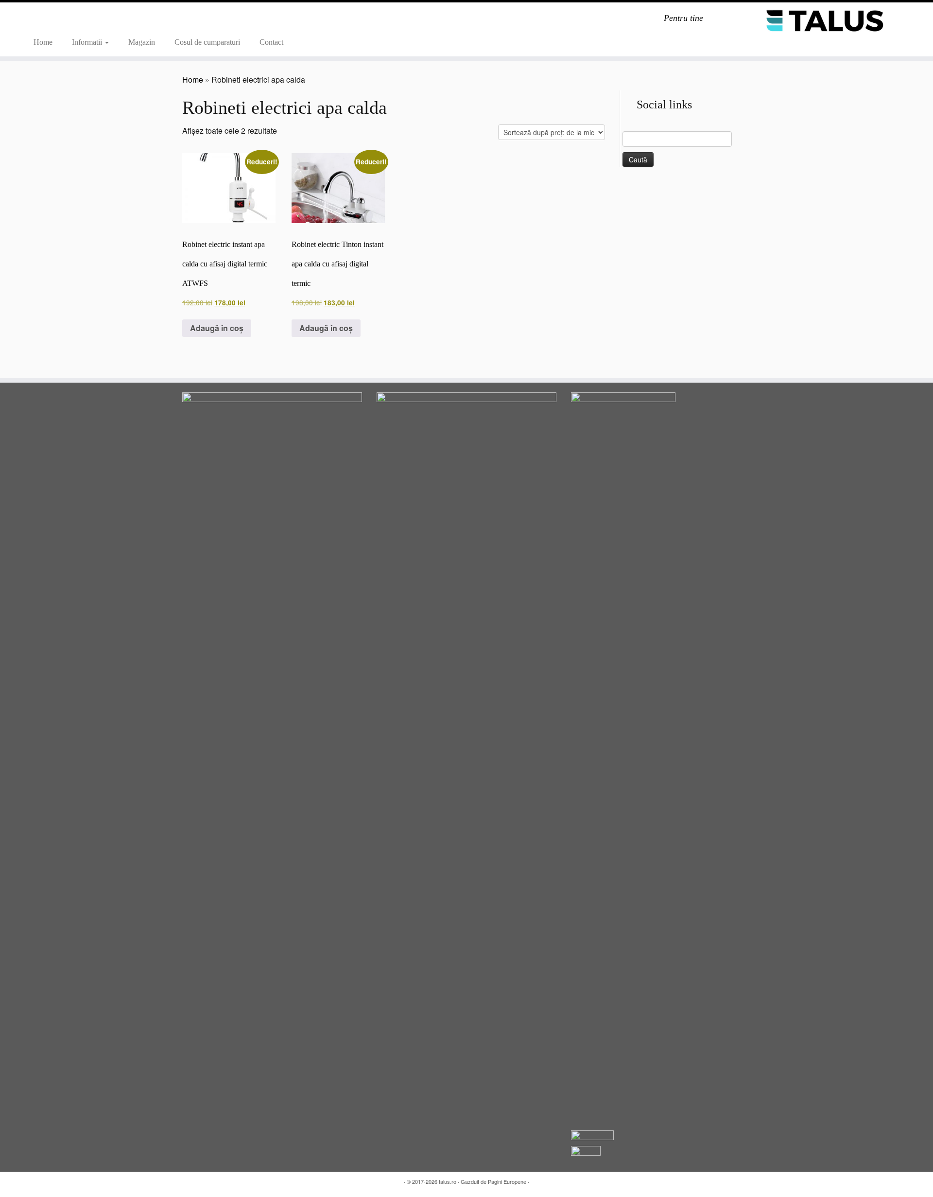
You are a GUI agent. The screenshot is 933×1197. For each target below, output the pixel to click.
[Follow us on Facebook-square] (52, 20)
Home (43, 42)
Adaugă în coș (216, 328)
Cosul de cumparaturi (207, 42)
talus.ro (447, 1181)
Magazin (141, 42)
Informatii (88, 42)
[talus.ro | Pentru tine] (825, 20)
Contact (271, 42)
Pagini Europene (507, 1181)
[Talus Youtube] (40, 20)
